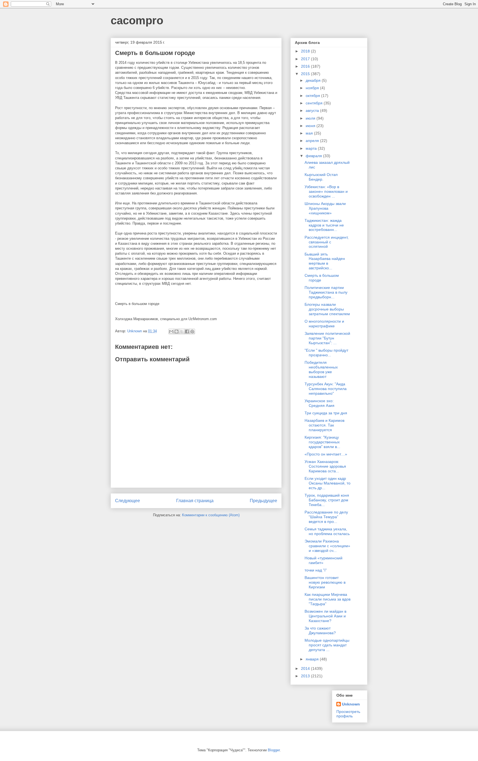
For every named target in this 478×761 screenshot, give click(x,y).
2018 (306, 51)
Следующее (127, 500)
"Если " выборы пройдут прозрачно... (326, 352)
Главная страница (195, 500)
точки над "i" (316, 570)
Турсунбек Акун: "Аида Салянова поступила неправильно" (326, 389)
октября (313, 95)
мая (310, 133)
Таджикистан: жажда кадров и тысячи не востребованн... (324, 225)
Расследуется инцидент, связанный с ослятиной (327, 242)
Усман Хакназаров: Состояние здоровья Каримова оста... (325, 466)
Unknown (351, 704)
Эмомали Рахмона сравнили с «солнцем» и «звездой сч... (327, 546)
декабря (314, 80)
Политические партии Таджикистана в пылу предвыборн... (326, 292)
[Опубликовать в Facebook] (187, 331)
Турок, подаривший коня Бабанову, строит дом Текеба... (327, 500)
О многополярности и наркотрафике (324, 323)
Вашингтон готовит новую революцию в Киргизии (325, 582)
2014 (306, 668)
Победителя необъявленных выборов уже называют (321, 369)
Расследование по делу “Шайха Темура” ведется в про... (326, 517)
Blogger (274, 750)
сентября (315, 103)
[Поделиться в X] (182, 331)
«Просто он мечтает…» (326, 454)
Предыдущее (263, 500)
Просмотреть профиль (348, 713)
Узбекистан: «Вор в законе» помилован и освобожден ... (326, 191)
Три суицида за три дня (326, 413)
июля (311, 118)
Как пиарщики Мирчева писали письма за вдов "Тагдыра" (327, 599)
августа (313, 110)
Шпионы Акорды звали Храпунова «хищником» (325, 208)
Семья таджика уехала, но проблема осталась (327, 531)
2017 (306, 59)
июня (311, 125)
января (313, 659)
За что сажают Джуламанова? (320, 630)
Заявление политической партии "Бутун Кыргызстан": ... (327, 338)
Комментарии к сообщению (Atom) (211, 515)
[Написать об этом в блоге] (176, 331)
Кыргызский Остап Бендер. (321, 176)
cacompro (137, 20)
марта (312, 148)
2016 (306, 66)
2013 (306, 676)
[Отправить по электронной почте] (171, 331)
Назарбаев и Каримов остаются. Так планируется (324, 425)
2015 (306, 74)
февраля (314, 156)
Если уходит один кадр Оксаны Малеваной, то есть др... (327, 483)
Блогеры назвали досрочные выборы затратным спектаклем (327, 309)
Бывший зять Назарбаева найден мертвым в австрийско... (325, 261)
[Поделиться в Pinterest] (192, 331)
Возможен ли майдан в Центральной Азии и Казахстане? (325, 616)
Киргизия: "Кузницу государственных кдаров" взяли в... (322, 442)
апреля (313, 140)
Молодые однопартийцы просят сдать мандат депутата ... (327, 645)
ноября (313, 88)
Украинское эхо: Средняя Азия (319, 403)
